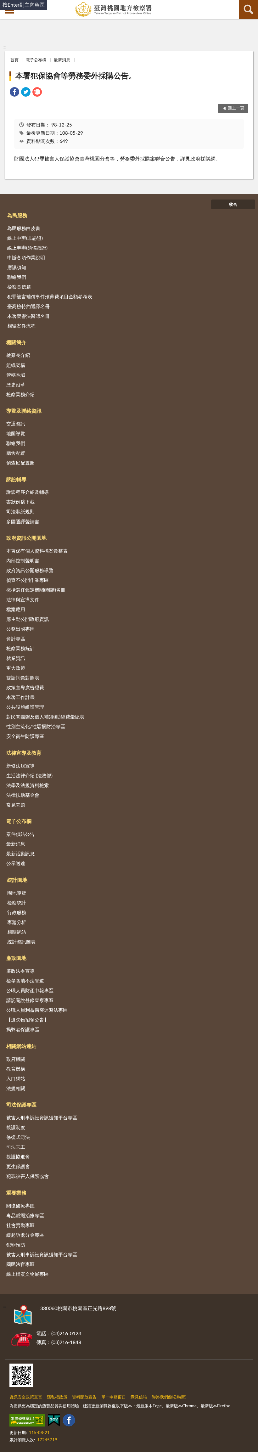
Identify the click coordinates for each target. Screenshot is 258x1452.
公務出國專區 (20, 629)
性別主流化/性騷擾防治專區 (35, 726)
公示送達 (15, 863)
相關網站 (16, 932)
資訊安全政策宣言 (25, 1397)
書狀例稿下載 (20, 502)
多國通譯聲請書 (22, 522)
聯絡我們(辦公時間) (169, 1397)
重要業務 (16, 1193)
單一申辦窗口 (113, 1397)
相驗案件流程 (21, 326)
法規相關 (15, 1088)
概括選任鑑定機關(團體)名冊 (35, 590)
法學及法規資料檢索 (27, 785)
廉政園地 (16, 958)
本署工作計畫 (20, 697)
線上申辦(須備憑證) (27, 248)
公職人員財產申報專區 (29, 990)
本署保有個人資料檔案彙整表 (37, 551)
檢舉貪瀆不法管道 (25, 981)
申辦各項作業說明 (26, 258)
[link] (14, 93)
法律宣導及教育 (24, 753)
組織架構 (15, 365)
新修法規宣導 (20, 766)
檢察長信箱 (19, 287)
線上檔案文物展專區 (27, 1274)
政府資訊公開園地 (26, 538)
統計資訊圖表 (21, 942)
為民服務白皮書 (23, 228)
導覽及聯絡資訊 (24, 411)
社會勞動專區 (20, 1225)
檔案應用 (15, 609)
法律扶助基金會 (22, 795)
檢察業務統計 (20, 648)
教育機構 (15, 1069)
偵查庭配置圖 (20, 463)
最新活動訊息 (20, 854)
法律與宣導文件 (22, 600)
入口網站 (15, 1079)
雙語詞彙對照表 (22, 678)
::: (4, 47)
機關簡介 (16, 342)
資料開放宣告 (84, 1397)
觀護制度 (15, 1127)
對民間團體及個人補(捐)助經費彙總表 (45, 717)
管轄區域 (15, 375)
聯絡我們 (16, 277)
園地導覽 (16, 893)
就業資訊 (15, 658)
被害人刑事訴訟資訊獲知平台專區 (41, 1118)
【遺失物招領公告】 (27, 1020)
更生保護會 (18, 1166)
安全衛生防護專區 (25, 736)
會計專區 (15, 639)
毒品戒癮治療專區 (25, 1215)
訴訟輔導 (16, 479)
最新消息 (62, 60)
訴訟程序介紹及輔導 (27, 492)
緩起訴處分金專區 (25, 1235)
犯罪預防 (15, 1245)
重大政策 (15, 668)
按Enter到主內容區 (24, 5)
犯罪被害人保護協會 (27, 1176)
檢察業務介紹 (20, 394)
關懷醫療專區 (20, 1206)
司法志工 (15, 1147)
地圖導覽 (15, 433)
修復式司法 (18, 1137)
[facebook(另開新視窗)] (69, 1421)
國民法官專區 (20, 1264)
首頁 (14, 60)
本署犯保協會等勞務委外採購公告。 (75, 76)
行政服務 (16, 912)
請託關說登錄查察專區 (29, 1000)
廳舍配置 (15, 453)
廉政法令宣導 (20, 971)
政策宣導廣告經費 (25, 687)
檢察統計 (16, 903)
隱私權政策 (57, 1397)
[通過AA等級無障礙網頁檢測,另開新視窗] (27, 1421)
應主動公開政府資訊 (27, 619)
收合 (233, 205)
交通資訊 (15, 424)
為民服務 (17, 215)
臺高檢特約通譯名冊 (28, 306)
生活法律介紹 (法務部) (29, 776)
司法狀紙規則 (20, 511)
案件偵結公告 (20, 834)
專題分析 (16, 922)
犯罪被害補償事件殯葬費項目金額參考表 (49, 297)
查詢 (248, 9)
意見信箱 (139, 1397)
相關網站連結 (21, 1046)
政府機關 (15, 1059)
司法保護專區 (21, 1104)
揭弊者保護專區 (22, 1029)
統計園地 (17, 880)
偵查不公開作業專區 (27, 580)
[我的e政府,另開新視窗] (54, 1421)
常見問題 (15, 805)
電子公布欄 (36, 60)
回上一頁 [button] (236, 108)
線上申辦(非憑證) (25, 238)
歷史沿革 (15, 385)
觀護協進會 (18, 1157)
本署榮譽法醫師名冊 (28, 316)
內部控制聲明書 (22, 561)
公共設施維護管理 (25, 707)
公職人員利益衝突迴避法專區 (37, 1010)
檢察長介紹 (18, 355)
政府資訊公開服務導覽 (29, 570)
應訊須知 (16, 267)
